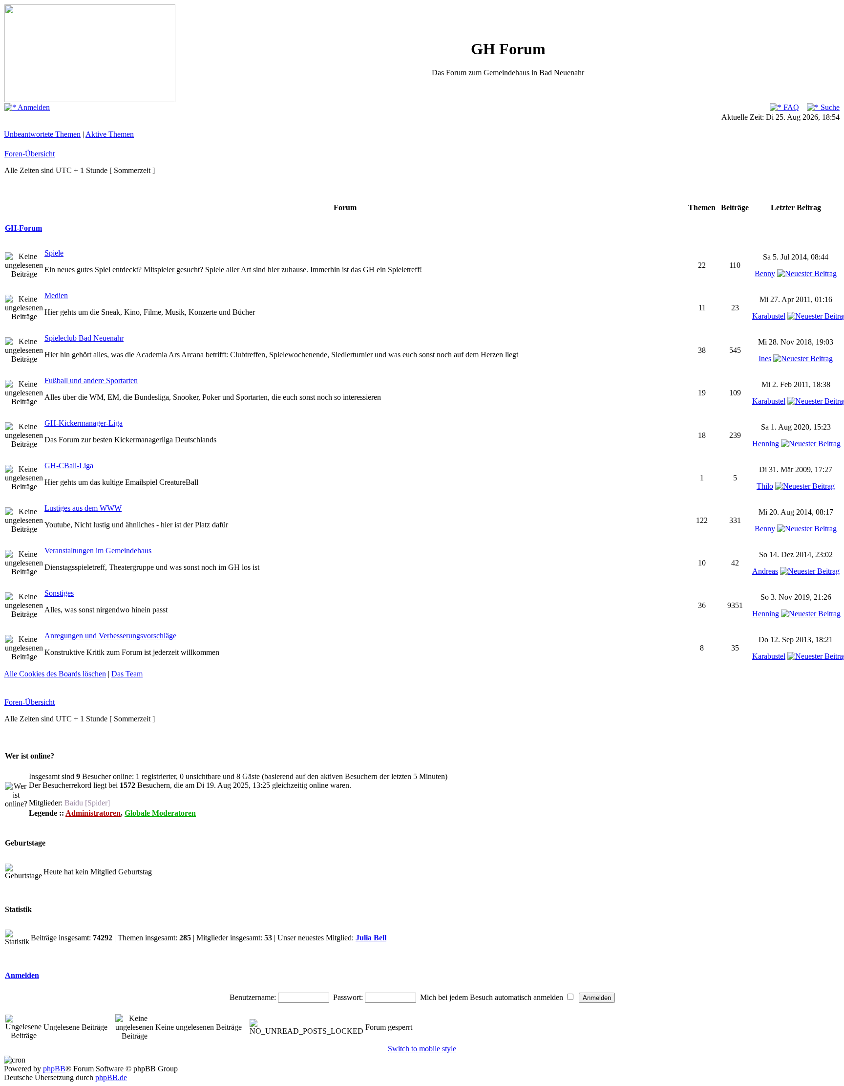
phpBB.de (111, 1077)
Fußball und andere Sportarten (91, 380)
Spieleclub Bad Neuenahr (84, 338)
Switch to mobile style (422, 1048)
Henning (765, 443)
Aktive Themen (109, 134)
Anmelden (33, 107)
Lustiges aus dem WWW (83, 508)
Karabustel (768, 316)
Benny (765, 273)
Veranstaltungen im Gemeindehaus (97, 550)
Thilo (765, 486)
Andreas (765, 571)
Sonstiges (59, 593)
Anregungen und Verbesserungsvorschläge (110, 635)
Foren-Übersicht (29, 154)
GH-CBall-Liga (68, 465)
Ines (765, 358)
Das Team (127, 674)
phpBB (54, 1068)
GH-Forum (23, 228)
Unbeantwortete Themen (42, 134)
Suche (829, 107)
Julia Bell (371, 938)
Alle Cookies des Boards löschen (55, 674)
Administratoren (93, 813)
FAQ (790, 107)
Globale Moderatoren (160, 813)
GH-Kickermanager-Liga (83, 423)
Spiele (53, 253)
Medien (56, 295)
